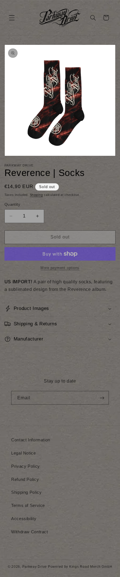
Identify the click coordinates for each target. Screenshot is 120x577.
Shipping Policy (26, 492)
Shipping (36, 194)
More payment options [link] (60, 268)
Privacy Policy (25, 466)
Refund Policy (25, 479)
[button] (11, 17)
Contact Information (30, 440)
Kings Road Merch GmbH (90, 566)
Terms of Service (28, 505)
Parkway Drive (34, 566)
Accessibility (23, 518)
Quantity (12, 204)
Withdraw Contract (29, 532)
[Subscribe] (102, 398)
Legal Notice (23, 453)
